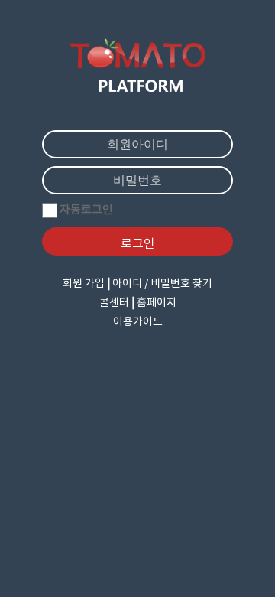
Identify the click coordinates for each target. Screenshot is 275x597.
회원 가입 (84, 284)
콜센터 (114, 303)
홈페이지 (156, 303)
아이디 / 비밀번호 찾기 (162, 284)
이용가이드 (138, 322)
